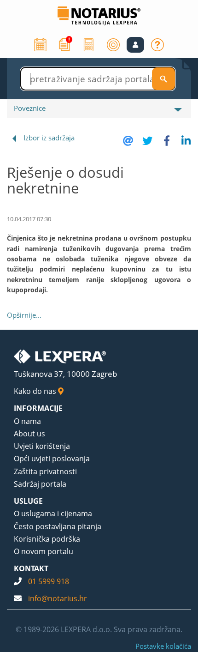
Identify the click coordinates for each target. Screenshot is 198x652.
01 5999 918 (48, 581)
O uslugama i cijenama (53, 513)
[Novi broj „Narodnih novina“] (64, 43)
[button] (135, 45)
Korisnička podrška (47, 539)
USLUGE (28, 501)
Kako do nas (36, 391)
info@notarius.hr (57, 598)
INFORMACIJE (38, 408)
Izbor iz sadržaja (49, 137)
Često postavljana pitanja (57, 526)
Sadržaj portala (40, 484)
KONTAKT (31, 568)
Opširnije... (24, 315)
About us (29, 434)
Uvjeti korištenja (42, 446)
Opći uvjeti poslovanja (52, 458)
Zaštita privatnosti (45, 471)
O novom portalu (43, 551)
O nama (27, 421)
